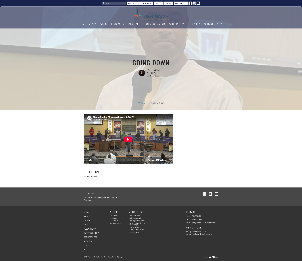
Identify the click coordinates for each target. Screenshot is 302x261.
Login (121, 257)
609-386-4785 (181, 3)
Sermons (141, 103)
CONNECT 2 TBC (177, 24)
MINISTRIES (117, 24)
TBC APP (158, 3)
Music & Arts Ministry (136, 230)
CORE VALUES (115, 221)
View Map (87, 200)
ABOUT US (113, 218)
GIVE (219, 24)
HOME (83, 24)
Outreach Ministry (135, 232)
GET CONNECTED (116, 223)
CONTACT (209, 24)
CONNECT (132, 3)
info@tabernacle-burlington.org (204, 223)
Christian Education (135, 218)
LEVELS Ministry (134, 227)
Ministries (135, 212)
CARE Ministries (134, 216)
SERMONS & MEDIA (155, 24)
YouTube (168, 3)
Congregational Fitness (137, 221)
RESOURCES (134, 24)
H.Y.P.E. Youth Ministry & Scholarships (137, 224)
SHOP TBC (194, 24)
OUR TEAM (113, 216)
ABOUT (92, 24)
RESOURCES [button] (89, 229)
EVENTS (104, 24)
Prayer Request (145, 3)
